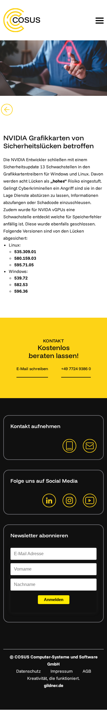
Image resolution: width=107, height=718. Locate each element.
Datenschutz (28, 671)
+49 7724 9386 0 (76, 368)
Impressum (61, 671)
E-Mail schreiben (32, 368)
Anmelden (53, 599)
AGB (87, 671)
